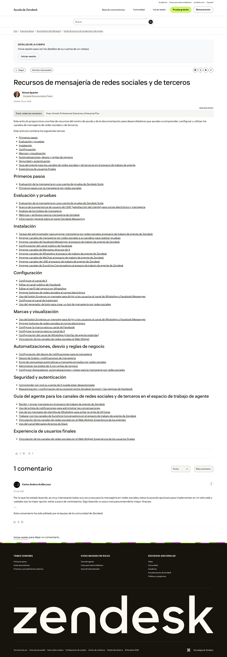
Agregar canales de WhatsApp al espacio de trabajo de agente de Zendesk (63, 253)
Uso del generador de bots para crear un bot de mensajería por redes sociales (65, 304)
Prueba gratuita (181, 9)
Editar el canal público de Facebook (40, 284)
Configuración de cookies (76, 650)
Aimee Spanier (30, 92)
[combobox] (180, 469)
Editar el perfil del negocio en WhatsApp (42, 288)
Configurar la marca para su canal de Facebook (47, 327)
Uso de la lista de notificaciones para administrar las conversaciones (59, 408)
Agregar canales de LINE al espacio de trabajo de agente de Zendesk (59, 261)
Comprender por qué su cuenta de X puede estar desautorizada (57, 385)
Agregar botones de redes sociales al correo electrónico (52, 292)
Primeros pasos (28, 137)
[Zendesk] (113, 614)
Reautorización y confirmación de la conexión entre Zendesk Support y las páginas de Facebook (76, 389)
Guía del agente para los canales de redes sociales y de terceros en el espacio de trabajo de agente (77, 165)
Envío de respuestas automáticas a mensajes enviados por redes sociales (62, 362)
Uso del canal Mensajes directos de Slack (43, 424)
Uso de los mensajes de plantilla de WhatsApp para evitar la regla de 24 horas (64, 412)
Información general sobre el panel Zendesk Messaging (52, 219)
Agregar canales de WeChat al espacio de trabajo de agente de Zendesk (61, 257)
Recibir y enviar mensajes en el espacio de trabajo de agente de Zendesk (62, 404)
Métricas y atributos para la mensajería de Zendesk (49, 215)
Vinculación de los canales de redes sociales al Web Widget (54, 339)
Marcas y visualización (32, 153)
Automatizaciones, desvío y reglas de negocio (46, 157)
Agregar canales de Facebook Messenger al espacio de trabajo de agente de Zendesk (69, 242)
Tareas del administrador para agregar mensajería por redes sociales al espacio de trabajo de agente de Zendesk (86, 234)
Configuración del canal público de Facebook (45, 245)
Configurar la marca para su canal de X (42, 331)
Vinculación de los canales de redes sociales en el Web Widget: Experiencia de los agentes (72, 420)
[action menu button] (211, 484)
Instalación (25, 145)
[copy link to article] (211, 70)
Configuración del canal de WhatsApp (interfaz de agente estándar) (59, 335)
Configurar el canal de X (33, 280)
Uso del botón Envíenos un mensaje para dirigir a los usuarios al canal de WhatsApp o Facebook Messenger (82, 296)
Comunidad (139, 9)
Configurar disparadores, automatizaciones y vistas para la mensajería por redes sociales (72, 370)
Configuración (27, 149)
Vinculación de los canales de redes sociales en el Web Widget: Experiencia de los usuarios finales (77, 439)
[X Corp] (200, 70)
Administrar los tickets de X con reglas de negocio (48, 366)
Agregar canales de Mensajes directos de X (44, 249)
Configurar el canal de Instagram (38, 300)
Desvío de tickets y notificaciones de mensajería (47, 358)
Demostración (203, 9)
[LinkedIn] (195, 70)
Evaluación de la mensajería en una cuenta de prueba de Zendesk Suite (61, 184)
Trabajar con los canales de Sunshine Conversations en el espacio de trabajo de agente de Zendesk (77, 416)
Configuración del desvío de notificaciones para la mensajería (55, 354)
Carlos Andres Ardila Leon (36, 484)
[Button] (17, 453)
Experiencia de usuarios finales (37, 169)
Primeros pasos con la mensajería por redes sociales (50, 188)
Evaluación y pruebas (31, 141)
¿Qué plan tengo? (206, 108)
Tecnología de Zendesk (203, 650)
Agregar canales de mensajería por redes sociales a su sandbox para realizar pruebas (69, 238)
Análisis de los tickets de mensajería (40, 211)
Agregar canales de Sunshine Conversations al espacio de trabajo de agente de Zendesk (71, 265)
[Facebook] (205, 70)
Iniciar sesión (159, 9)
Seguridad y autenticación (34, 161)
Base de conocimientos (113, 9)
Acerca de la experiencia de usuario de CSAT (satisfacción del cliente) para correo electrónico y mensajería (82, 207)
